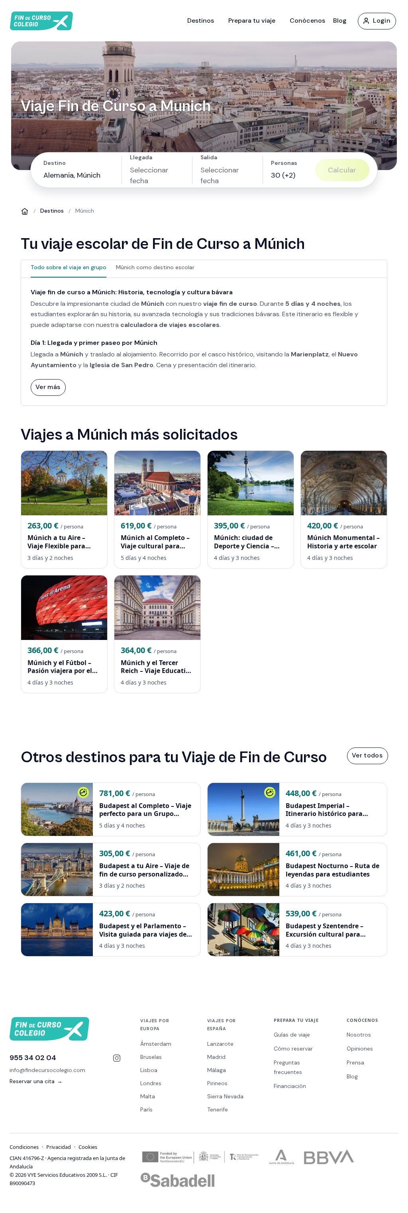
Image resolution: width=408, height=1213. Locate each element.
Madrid (216, 1056)
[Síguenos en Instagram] (116, 1058)
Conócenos (307, 20)
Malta (147, 1096)
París (146, 1109)
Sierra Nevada (225, 1096)
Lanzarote (220, 1043)
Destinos (200, 20)
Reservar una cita (36, 1081)
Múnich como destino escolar (155, 267)
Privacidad (58, 1146)
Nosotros (359, 1034)
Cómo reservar (293, 1048)
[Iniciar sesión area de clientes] (376, 21)
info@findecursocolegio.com (47, 1070)
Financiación (290, 1086)
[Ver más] (48, 387)
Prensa (355, 1062)
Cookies (87, 1146)
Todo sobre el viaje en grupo (68, 267)
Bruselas (151, 1056)
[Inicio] (25, 211)
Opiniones (360, 1048)
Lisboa (148, 1070)
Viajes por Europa (154, 1024)
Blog (340, 20)
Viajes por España (221, 1024)
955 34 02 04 (33, 1057)
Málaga (216, 1070)
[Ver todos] (367, 755)
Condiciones (24, 1146)
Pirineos (217, 1083)
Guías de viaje (292, 1034)
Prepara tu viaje (251, 20)
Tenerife (217, 1109)
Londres (150, 1083)
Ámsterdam (155, 1043)
